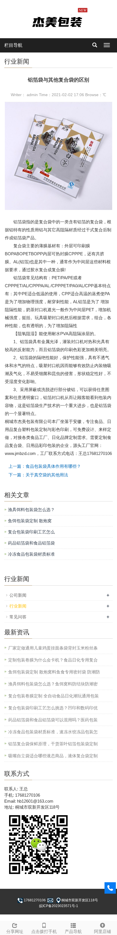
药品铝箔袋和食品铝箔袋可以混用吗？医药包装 (53, 719)
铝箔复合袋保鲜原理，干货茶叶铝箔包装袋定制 (53, 743)
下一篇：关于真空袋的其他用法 (38, 474)
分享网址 (14, 931)
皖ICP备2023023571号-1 (58, 906)
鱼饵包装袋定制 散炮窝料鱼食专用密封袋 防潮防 (54, 671)
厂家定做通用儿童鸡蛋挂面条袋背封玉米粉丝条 (53, 647)
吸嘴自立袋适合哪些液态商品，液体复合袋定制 (53, 755)
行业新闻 (17, 606)
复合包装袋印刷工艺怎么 (31, 531)
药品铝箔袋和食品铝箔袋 (31, 543)
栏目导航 (13, 45)
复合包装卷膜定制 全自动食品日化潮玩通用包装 (53, 695)
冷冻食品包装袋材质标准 (31, 554)
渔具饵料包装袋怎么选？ (31, 509)
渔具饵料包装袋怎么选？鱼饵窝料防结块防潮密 (53, 683)
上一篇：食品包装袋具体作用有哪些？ (45, 466)
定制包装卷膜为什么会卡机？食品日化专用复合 (53, 659)
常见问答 (17, 616)
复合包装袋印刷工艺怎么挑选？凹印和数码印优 (53, 707)
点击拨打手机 (44, 931)
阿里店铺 (102, 931)
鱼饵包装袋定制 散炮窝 (30, 520)
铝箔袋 (19, 221)
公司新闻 (17, 595)
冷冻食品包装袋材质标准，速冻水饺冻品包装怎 (53, 731)
